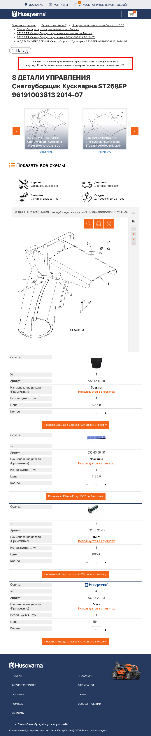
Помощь (17, 704)
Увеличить (46, 151)
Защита (96, 387)
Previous (16, 131)
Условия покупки (89, 704)
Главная (17, 676)
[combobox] (75, 212)
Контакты (61, 4)
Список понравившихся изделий (103, 3)
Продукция (85, 676)
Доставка (36, 4)
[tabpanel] (46, 130)
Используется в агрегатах (96, 392)
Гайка (96, 604)
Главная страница (24, 25)
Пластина (96, 459)
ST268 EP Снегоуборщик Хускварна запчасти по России (54, 33)
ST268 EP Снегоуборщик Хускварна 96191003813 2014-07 (56, 37)
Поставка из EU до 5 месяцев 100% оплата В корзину (75, 425)
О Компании (86, 685)
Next (134, 131)
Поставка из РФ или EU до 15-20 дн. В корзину (75, 496)
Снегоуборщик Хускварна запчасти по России (48, 29)
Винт (96, 537)
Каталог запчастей (53, 25)
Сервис (82, 694)
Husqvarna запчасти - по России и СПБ (98, 25)
